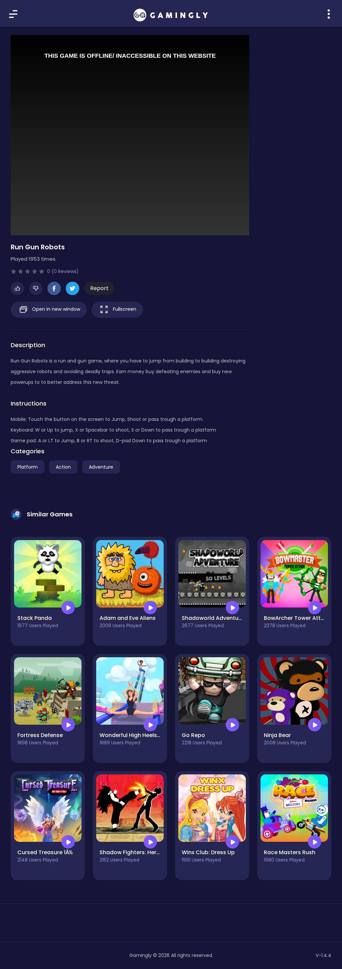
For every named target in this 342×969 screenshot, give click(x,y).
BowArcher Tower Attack (297, 618)
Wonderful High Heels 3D (132, 735)
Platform (27, 467)
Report (99, 288)
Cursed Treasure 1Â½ (45, 852)
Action (63, 467)
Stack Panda (34, 618)
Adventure (101, 467)
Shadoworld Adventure (213, 618)
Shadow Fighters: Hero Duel (136, 852)
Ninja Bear (277, 735)
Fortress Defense (40, 735)
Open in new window (55, 309)
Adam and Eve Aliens (128, 618)
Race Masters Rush (289, 852)
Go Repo (193, 735)
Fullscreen (124, 309)
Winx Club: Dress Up (208, 852)
